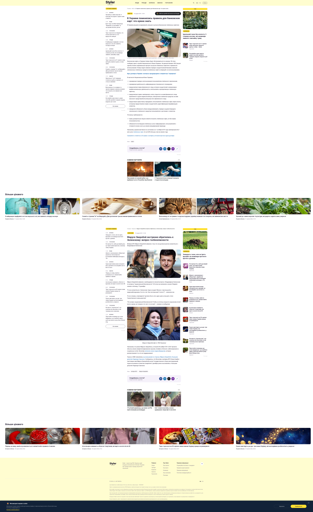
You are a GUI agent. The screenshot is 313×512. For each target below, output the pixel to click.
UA (197, 3)
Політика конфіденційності (184, 472)
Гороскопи (168, 3)
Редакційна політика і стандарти (185, 465)
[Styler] (110, 3)
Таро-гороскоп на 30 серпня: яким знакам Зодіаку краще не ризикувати (115, 291)
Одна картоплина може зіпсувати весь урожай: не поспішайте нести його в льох (115, 265)
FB (160, 148)
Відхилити (281, 506)
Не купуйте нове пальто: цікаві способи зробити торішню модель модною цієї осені (115, 99)
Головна (129, 8)
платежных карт (138, 132)
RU (200, 3)
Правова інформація (182, 470)
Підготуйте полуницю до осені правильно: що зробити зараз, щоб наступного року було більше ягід (115, 319)
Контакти (165, 468)
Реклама (165, 475)
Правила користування (183, 468)
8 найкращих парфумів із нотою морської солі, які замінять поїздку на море (114, 43)
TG (165, 148)
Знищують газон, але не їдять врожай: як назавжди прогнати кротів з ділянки (114, 236)
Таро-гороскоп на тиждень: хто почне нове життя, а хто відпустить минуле (114, 34)
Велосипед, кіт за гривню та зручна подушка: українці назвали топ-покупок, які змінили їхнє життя (115, 90)
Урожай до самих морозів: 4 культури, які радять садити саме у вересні (115, 16)
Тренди (144, 3)
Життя (133, 8)
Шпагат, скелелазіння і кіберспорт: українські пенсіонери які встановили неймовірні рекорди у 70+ (115, 255)
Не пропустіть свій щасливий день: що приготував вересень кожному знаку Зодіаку (115, 245)
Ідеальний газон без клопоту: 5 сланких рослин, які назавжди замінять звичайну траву (114, 52)
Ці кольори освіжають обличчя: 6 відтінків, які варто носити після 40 (115, 283)
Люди (137, 3)
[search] (194, 3)
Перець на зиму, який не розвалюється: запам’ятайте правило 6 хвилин (114, 274)
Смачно (160, 3)
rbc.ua (205, 2)
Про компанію (167, 472)
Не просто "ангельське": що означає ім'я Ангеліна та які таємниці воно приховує (113, 309)
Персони (134, 228)
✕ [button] (308, 502)
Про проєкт (166, 465)
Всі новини (115, 106)
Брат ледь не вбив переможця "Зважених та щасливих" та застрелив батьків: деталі (114, 25)
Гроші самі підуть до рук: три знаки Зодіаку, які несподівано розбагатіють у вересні (114, 300)
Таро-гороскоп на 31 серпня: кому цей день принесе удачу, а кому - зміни (115, 61)
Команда (165, 470)
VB (173, 148)
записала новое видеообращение (155, 351)
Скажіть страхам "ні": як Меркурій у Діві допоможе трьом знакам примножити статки (115, 71)
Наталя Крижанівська (164, 219)
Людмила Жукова (9, 219)
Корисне (152, 3)
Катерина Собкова (9, 448)
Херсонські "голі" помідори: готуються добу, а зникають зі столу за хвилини (114, 80)
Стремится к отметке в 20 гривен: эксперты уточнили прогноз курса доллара (150, 135)
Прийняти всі (298, 506)
